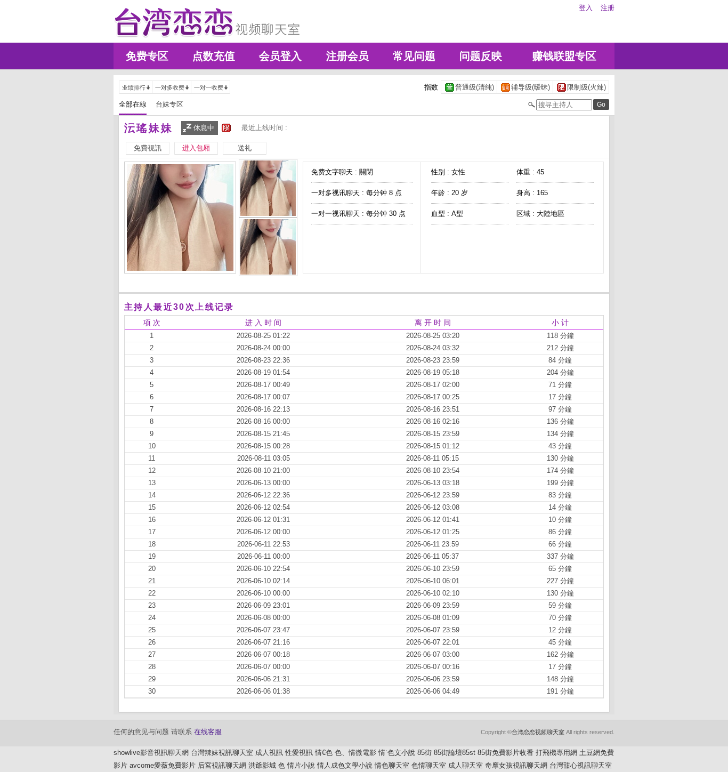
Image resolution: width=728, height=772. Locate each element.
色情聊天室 (428, 765)
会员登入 (280, 56)
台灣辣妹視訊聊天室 (222, 753)
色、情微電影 (355, 753)
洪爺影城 (262, 765)
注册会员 (347, 56)
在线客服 (208, 732)
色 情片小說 (296, 765)
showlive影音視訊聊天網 (151, 753)
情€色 (324, 753)
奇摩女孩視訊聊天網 (516, 765)
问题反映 (480, 56)
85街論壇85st (454, 753)
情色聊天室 (392, 765)
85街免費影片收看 (505, 753)
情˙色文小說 (396, 753)
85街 (424, 753)
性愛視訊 (299, 753)
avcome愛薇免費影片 (163, 765)
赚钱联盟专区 (564, 56)
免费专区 (147, 56)
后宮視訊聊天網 (222, 765)
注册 (607, 8)
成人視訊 (269, 753)
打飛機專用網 (556, 753)
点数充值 (213, 56)
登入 (586, 8)
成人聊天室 (465, 765)
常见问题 (414, 56)
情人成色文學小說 (345, 765)
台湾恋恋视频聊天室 (538, 732)
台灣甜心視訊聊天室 (580, 765)
